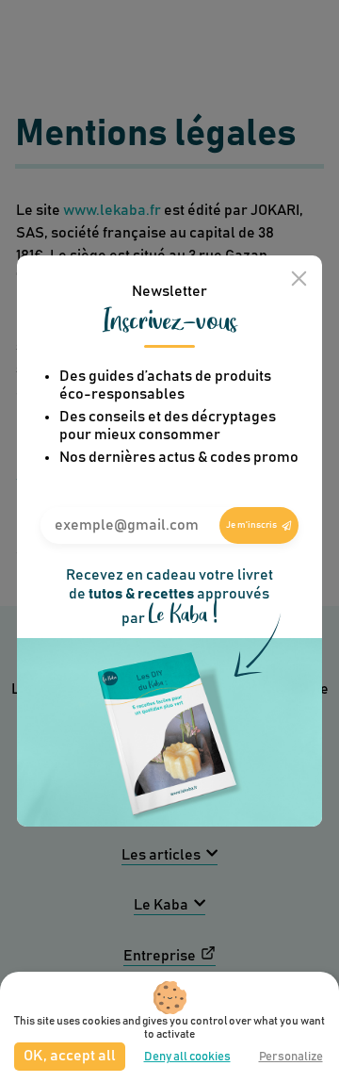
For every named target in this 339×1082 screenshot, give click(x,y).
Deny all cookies (187, 1057)
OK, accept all (70, 1055)
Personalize (291, 1057)
